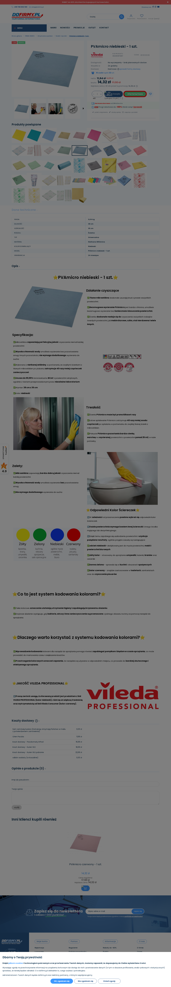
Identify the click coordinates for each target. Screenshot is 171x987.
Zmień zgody (109, 981)
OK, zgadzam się (61, 981)
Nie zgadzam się (85, 981)
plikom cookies (16, 963)
